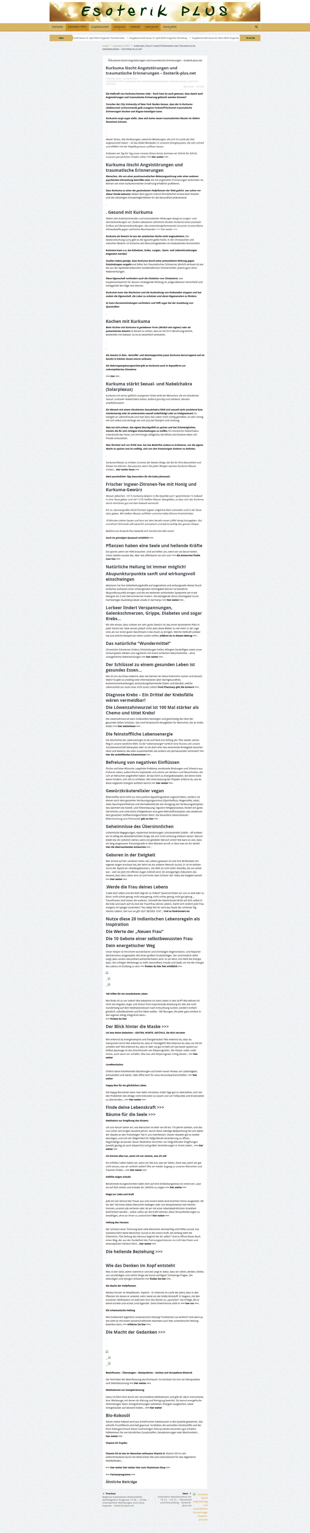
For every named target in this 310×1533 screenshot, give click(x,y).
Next (185, 1493)
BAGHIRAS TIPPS (77, 26)
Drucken (190, 86)
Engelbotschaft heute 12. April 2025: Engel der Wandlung (101, 38)
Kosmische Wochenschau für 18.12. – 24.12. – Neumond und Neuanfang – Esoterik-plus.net (174, 1501)
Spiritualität (169, 26)
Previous (111, 1493)
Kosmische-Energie (177, 81)
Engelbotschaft (100, 26)
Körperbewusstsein (159, 81)
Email (201, 86)
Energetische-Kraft (132, 81)
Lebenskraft (151, 26)
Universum (119, 26)
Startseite (57, 26)
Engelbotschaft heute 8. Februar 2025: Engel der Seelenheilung (227, 38)
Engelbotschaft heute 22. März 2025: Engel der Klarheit (163, 38)
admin (118, 78)
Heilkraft (135, 26)
